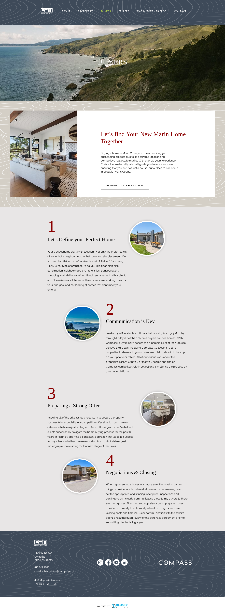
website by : (104, 606)
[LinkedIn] (124, 562)
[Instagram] (100, 562)
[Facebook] (108, 562)
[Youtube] (116, 562)
